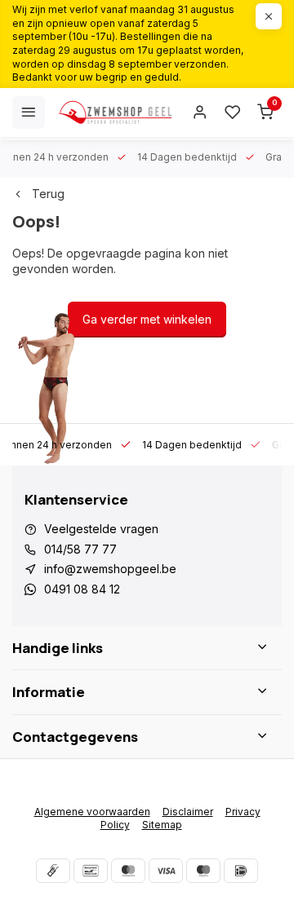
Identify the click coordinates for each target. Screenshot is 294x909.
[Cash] (53, 870)
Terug (48, 194)
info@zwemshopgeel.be (110, 569)
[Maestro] (203, 870)
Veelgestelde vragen (101, 529)
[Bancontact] (91, 870)
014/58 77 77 (80, 549)
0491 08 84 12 (82, 589)
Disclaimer (188, 811)
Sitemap (162, 825)
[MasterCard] (128, 870)
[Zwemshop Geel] (114, 112)
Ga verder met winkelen (147, 319)
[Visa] (166, 870)
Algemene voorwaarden (92, 811)
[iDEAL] (241, 870)
